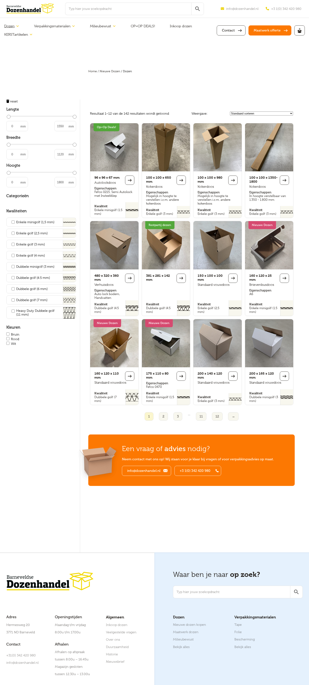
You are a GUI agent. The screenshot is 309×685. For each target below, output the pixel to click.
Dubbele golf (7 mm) (32, 300)
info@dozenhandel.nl (242, 9)
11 (201, 416)
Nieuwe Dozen (110, 71)
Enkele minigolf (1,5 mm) (35, 222)
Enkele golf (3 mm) (30, 244)
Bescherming (244, 639)
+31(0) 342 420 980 (21, 655)
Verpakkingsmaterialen (52, 26)
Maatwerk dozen (185, 632)
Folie (238, 632)
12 (217, 416)
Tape (238, 625)
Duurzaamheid (117, 647)
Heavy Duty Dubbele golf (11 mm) (35, 312)
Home (92, 71)
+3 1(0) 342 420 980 (286, 9)
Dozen (9, 26)
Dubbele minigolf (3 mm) (35, 267)
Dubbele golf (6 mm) (32, 289)
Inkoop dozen (181, 26)
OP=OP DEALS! (143, 26)
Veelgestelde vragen (121, 632)
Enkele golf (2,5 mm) (32, 233)
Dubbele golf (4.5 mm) (33, 278)
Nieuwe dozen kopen (189, 625)
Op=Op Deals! (106, 127)
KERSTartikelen (16, 35)
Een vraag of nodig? (166, 449)
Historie (112, 654)
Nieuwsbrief (115, 662)
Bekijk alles (181, 647)
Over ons (113, 640)
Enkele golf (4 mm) (30, 255)
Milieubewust (100, 26)
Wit (13, 344)
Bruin (15, 334)
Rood (15, 339)
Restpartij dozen (160, 225)
